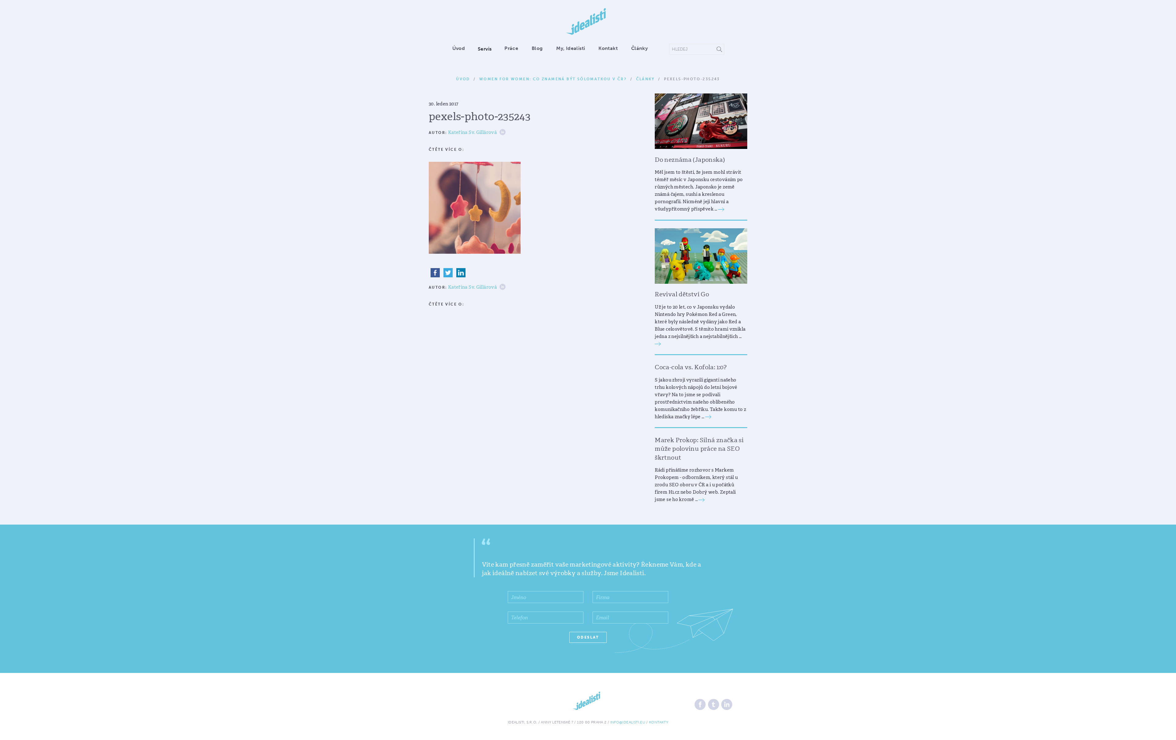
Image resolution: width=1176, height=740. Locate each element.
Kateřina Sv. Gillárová (472, 132)
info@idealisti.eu (627, 722)
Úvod (458, 48)
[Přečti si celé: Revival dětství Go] (658, 344)
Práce (511, 48)
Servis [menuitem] (485, 49)
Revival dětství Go (682, 294)
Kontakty (658, 722)
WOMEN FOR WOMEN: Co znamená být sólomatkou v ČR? (553, 79)
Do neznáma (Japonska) (690, 160)
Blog (537, 48)
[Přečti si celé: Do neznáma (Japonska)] (721, 209)
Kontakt (608, 48)
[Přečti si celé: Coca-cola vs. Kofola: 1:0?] (708, 417)
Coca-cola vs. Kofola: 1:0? (691, 367)
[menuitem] (462, 49)
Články (639, 48)
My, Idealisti (570, 48)
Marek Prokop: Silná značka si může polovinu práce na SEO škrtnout (699, 448)
